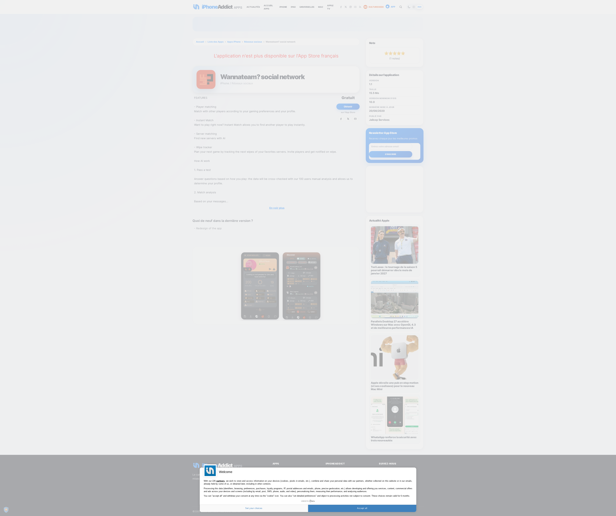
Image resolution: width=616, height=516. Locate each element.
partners (220, 481)
